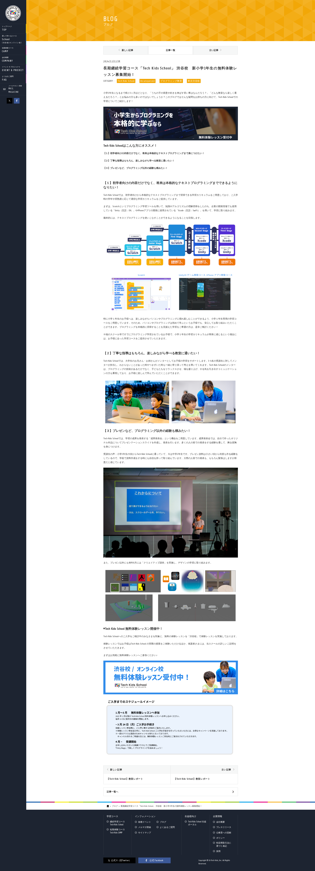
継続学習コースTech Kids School (117, 823)
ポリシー (220, 838)
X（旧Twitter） (9, 101)
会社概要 (220, 822)
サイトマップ (144, 832)
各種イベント (144, 822)
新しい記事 (127, 50)
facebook (17, 101)
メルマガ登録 (144, 827)
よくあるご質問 (167, 827)
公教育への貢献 (223, 832)
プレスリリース (223, 827)
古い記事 (213, 50)
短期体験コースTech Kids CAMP (117, 831)
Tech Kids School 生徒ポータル (197, 823)
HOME (108, 806)
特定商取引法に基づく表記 (223, 844)
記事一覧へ (112, 791)
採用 (218, 851)
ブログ (115, 806)
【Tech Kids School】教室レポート (125, 779)
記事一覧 (170, 50)
